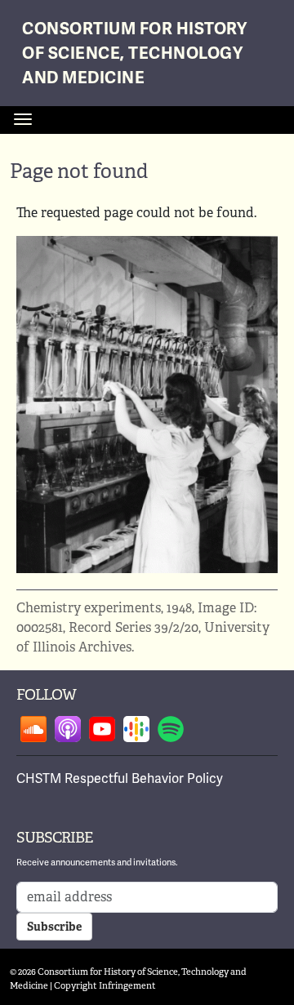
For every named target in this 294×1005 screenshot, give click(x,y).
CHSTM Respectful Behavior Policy (119, 778)
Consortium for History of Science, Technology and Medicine (134, 53)
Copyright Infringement (105, 985)
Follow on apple (68, 729)
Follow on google (136, 729)
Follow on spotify (171, 729)
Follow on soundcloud (33, 729)
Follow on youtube (102, 729)
